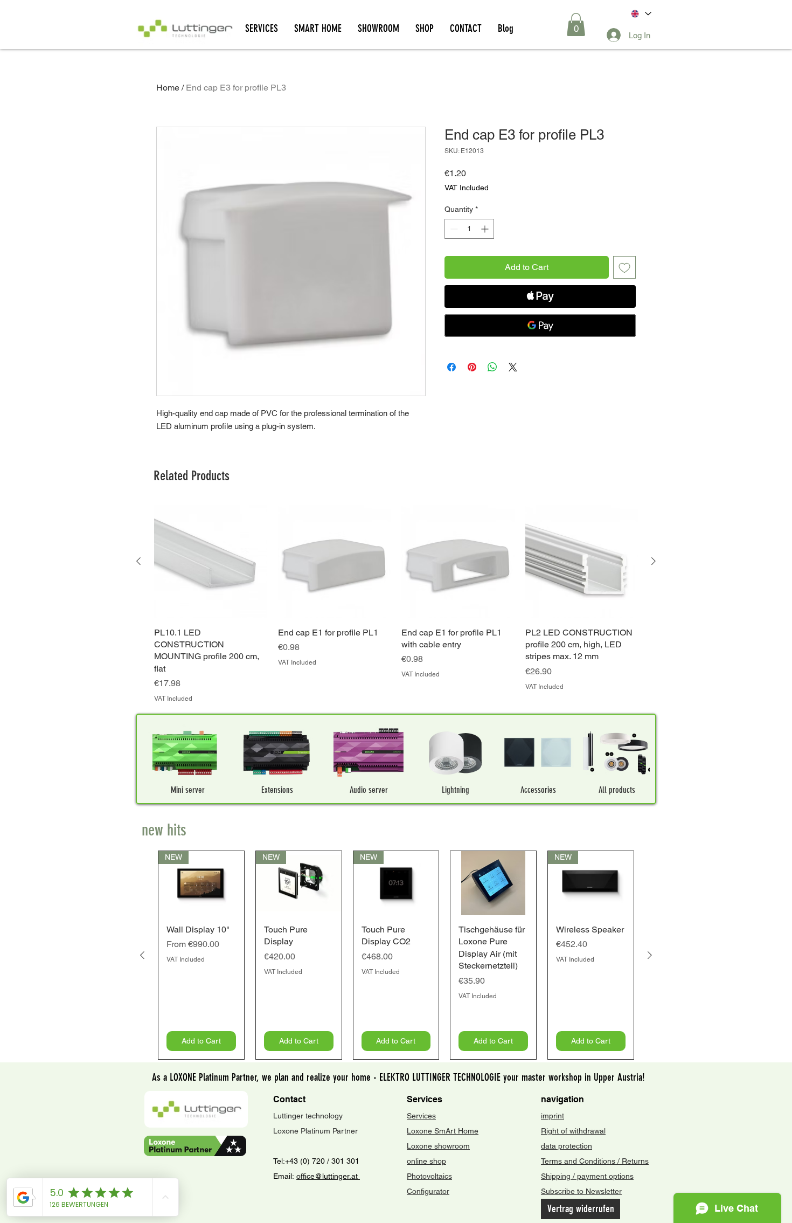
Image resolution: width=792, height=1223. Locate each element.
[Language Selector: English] (640, 13)
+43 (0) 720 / (307, 1161)
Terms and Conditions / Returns (595, 1161)
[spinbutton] (469, 228)
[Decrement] (453, 228)
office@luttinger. (323, 1176)
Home (167, 87)
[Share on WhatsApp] (492, 367)
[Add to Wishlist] (624, 267)
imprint (552, 1115)
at (355, 1176)
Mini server (188, 790)
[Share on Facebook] (451, 367)
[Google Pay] (540, 325)
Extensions (277, 790)
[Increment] (485, 228)
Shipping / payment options (587, 1176)
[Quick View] (210, 561)
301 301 (344, 1161)
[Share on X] (512, 367)
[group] (396, 604)
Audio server (369, 790)
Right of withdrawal (573, 1131)
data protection (566, 1146)
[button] (576, 24)
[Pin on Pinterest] (472, 367)
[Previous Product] (138, 561)
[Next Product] (653, 561)
